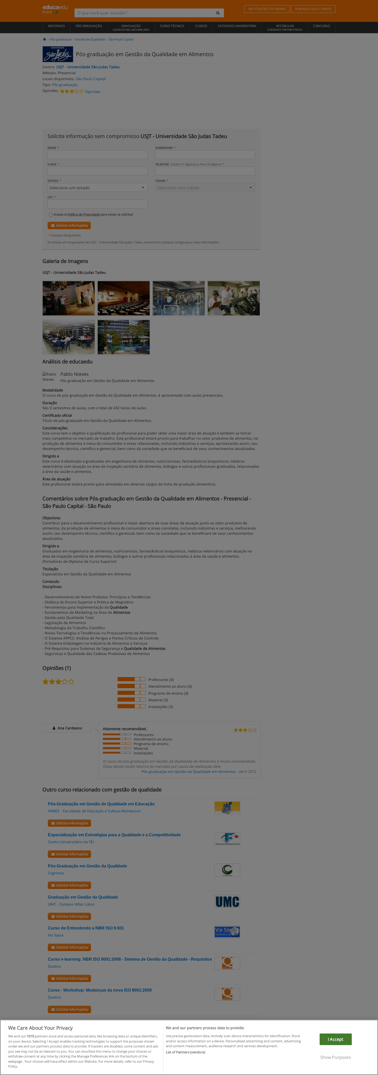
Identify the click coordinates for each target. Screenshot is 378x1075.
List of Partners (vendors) (185, 1052)
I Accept (335, 1039)
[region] (189, 1047)
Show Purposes (335, 1057)
